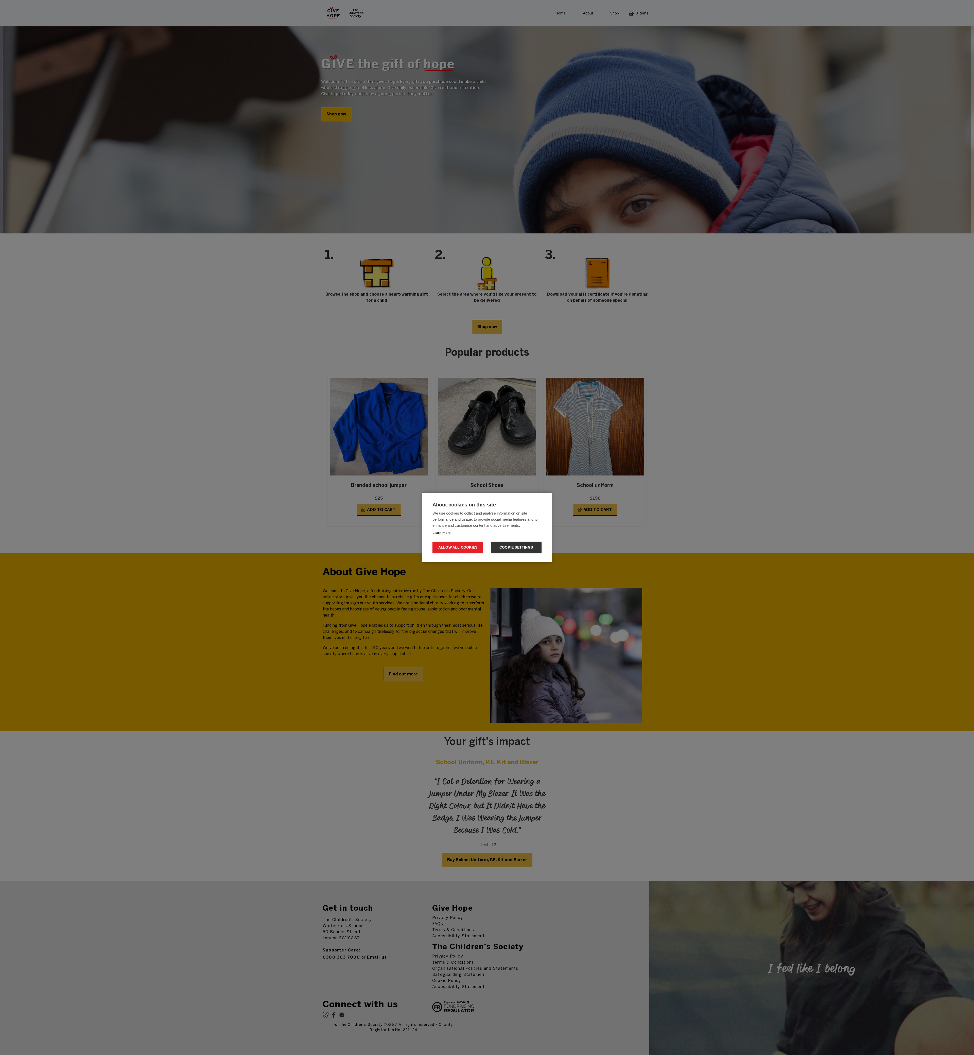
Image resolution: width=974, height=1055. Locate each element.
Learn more (441, 533)
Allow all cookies (457, 547)
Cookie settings (516, 547)
